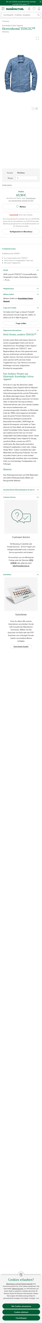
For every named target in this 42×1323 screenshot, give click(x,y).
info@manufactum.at (21, 566)
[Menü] (3, 9)
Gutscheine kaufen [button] (21, 647)
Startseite (5, 21)
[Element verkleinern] (33, 108)
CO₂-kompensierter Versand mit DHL (21, 200)
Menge (10, 178)
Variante (10, 173)
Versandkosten (31, 198)
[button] (37, 38)
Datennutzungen (17, 1288)
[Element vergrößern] (36, 108)
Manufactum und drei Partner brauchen (19, 1284)
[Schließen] (40, 1)
